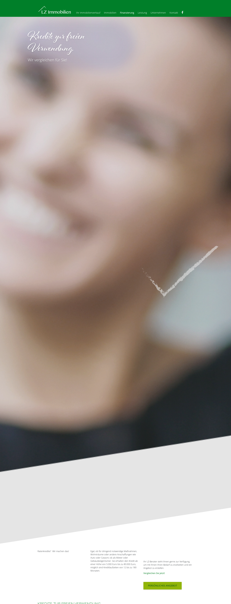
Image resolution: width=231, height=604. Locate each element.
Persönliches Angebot (162, 585)
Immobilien (110, 12)
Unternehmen (158, 12)
